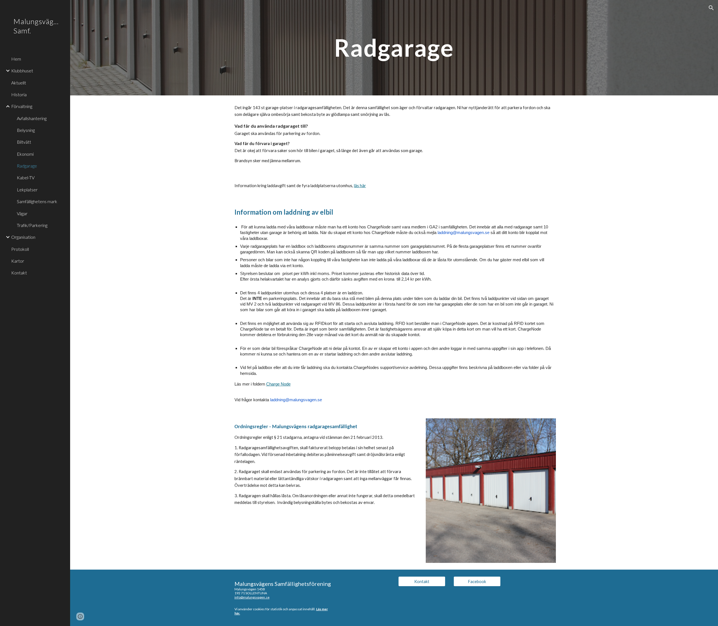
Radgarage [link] (27, 165)
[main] (394, 47)
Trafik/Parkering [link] (32, 225)
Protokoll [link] (20, 249)
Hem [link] (16, 58)
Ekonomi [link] (25, 154)
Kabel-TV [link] (25, 177)
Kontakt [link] (19, 272)
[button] (711, 8)
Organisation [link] (23, 237)
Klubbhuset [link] (22, 70)
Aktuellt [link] (18, 82)
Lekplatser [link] (27, 189)
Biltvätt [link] (24, 142)
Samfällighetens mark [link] (37, 201)
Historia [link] (19, 94)
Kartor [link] (17, 260)
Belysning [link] (26, 130)
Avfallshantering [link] (32, 118)
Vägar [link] (22, 213)
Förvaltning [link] (21, 106)
